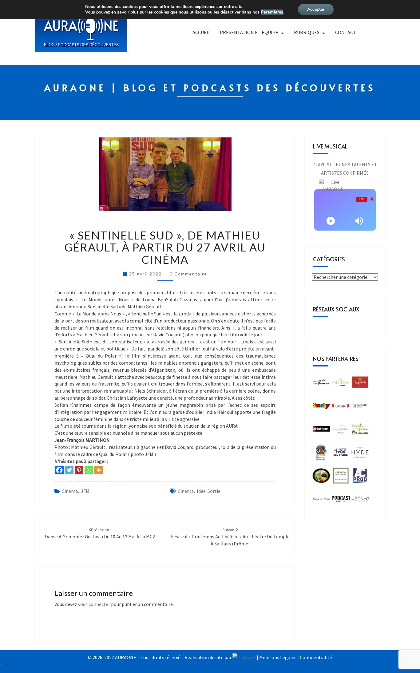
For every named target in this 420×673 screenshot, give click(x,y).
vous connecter (94, 604)
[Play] (331, 221)
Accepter (315, 9)
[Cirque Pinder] (340, 384)
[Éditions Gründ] (340, 407)
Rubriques (306, 32)
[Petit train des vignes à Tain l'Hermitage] (340, 454)
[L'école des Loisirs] (321, 501)
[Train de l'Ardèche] (321, 477)
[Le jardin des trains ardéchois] (360, 431)
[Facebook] (59, 470)
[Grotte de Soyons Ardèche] (321, 454)
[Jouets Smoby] (321, 407)
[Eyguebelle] (360, 384)
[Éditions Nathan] (321, 431)
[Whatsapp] (89, 470)
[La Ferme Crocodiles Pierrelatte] (340, 477)
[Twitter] (69, 470)
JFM (85, 491)
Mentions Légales (277, 657)
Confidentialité (316, 657)
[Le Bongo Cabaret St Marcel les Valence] (360, 501)
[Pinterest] (79, 470)
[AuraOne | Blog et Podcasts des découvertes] (81, 35)
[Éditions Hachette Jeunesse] (360, 407)
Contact (345, 32)
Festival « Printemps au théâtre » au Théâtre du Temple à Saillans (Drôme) (230, 537)
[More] (98, 470)
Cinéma (70, 491)
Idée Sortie (208, 491)
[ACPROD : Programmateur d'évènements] (360, 477)
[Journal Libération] (341, 501)
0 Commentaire (188, 273)
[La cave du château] (340, 431)
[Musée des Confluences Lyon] (321, 384)
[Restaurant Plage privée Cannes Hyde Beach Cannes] (360, 454)
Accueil (201, 32)
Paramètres (272, 12)
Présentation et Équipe (249, 32)
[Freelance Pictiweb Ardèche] (244, 657)
